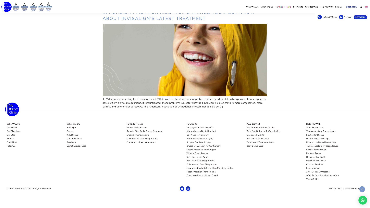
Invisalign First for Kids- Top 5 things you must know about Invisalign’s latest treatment (179, 16)
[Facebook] (182, 188)
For (283, 6)
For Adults (298, 6)
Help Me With (326, 6)
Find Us (338, 6)
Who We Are (252, 6)
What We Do (267, 6)
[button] (361, 7)
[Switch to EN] (366, 6)
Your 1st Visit (311, 6)
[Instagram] (188, 188)
